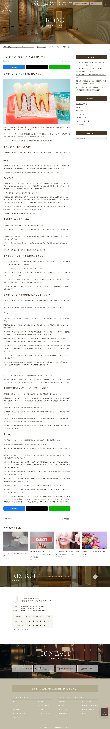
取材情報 (78, 107)
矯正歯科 (62, 705)
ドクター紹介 (17, 709)
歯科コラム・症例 (43, 705)
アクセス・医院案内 (19, 713)
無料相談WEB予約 (67, 668)
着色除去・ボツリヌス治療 (90, 705)
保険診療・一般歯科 (88, 709)
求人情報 (40, 709)
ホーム (15, 702)
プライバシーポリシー (45, 713)
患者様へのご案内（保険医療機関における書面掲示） (54, 688)
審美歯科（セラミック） (66, 713)
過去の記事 (65, 519)
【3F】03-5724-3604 (41, 4)
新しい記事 (8, 519)
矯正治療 (80, 124)
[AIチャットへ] (105, 712)
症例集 (78, 111)
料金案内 (84, 713)
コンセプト (16, 705)
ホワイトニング (82, 121)
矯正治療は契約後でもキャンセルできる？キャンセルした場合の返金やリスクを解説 (41, 554)
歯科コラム (6, 61)
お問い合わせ (89, 668)
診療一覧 (62, 702)
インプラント (81, 114)
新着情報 (40, 702)
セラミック (80, 117)
